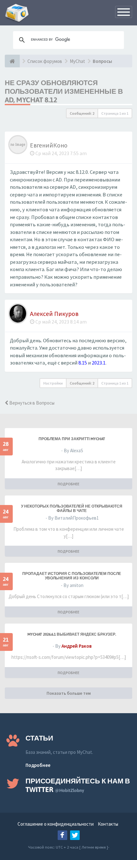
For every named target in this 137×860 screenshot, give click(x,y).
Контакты (108, 824)
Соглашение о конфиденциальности (56, 824)
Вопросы (102, 61)
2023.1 (98, 362)
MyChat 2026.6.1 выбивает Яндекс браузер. (71, 634)
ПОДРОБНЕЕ (68, 483)
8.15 (82, 362)
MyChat (77, 61)
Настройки (53, 383)
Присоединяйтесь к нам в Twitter (77, 785)
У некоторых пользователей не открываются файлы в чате (71, 508)
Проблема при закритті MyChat (72, 439)
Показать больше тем (69, 693)
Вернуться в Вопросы (31, 403)
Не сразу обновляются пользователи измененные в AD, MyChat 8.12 (64, 91)
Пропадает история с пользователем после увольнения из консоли (71, 575)
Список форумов (44, 61)
